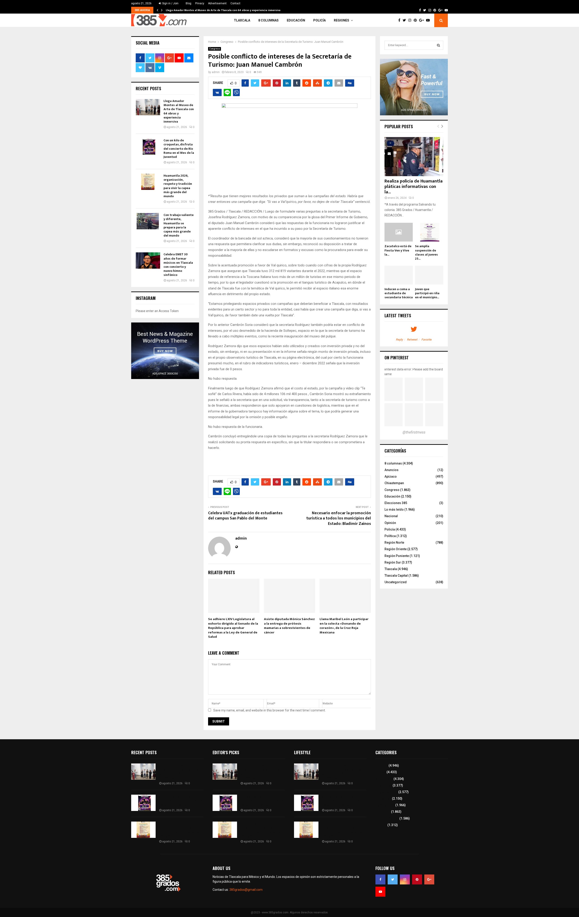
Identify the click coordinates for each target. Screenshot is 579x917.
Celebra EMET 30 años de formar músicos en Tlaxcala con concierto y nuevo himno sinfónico (178, 264)
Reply (399, 339)
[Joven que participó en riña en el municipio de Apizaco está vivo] (429, 275)
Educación (296, 20)
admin (216, 72)
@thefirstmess (414, 432)
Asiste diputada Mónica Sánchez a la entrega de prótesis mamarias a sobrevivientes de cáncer (289, 625)
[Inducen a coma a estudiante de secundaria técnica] (398, 275)
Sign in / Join (169, 3)
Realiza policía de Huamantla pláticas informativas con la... (413, 186)
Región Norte (394, 542)
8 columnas (268, 20)
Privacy (199, 3)
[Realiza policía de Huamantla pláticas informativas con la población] (413, 156)
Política (390, 536)
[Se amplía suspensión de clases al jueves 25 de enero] (429, 232)
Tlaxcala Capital (396, 575)
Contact (235, 3)
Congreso (214, 48)
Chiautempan (394, 483)
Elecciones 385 (395, 503)
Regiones (341, 20)
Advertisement (217, 3)
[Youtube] (429, 20)
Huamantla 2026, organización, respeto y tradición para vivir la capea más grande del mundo (178, 186)
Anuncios (391, 470)
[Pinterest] (416, 20)
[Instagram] (411, 20)
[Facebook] (400, 20)
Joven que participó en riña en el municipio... (427, 293)
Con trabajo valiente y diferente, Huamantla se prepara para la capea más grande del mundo (179, 225)
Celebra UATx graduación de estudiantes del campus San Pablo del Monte (245, 516)
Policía (319, 20)
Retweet (412, 339)
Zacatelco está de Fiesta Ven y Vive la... (397, 250)
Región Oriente (395, 549)
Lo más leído (394, 509)
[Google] (422, 20)
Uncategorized (395, 582)
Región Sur (392, 562)
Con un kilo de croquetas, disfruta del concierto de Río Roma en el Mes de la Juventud (179, 148)
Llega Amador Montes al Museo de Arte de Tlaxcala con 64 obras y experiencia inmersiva (223, 10)
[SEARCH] (438, 45)
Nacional (391, 516)
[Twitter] (405, 20)
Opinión (390, 523)
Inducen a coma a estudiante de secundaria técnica (398, 293)
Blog (188, 3)
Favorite (427, 339)
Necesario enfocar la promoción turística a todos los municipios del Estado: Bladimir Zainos (338, 518)
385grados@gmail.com (246, 889)
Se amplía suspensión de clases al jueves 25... (426, 252)
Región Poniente (396, 556)
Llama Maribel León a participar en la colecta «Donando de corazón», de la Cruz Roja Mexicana (344, 625)
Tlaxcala (242, 20)
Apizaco (390, 476)
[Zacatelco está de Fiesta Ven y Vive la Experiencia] (398, 232)
